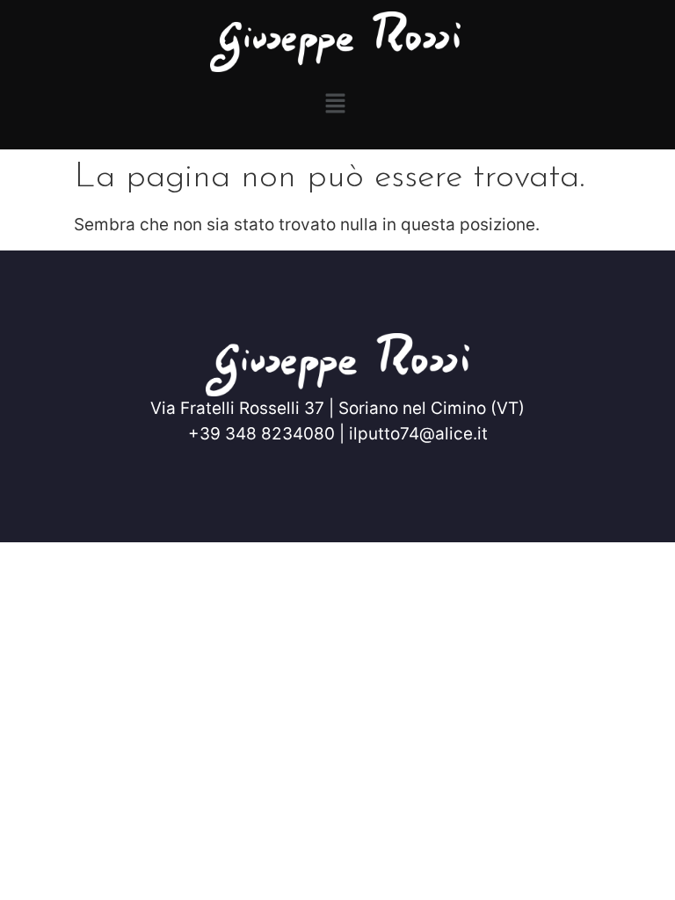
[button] (334, 104)
